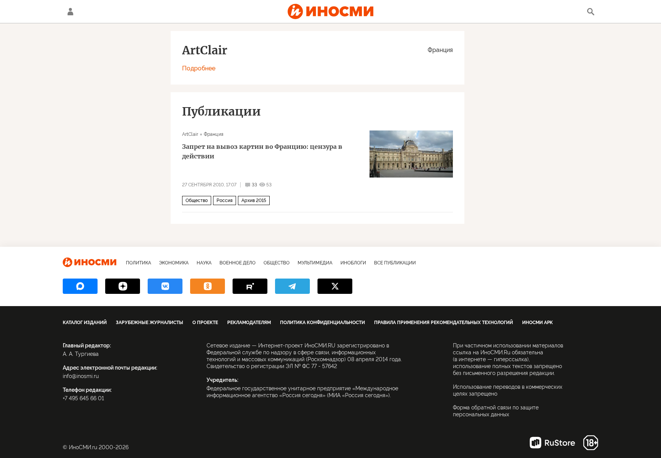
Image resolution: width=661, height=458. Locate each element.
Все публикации (395, 263)
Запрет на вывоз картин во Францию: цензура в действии (262, 151)
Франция (440, 50)
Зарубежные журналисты (149, 322)
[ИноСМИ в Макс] (80, 286)
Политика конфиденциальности (322, 322)
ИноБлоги (353, 263)
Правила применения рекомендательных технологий (443, 322)
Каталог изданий (85, 322)
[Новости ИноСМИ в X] (334, 286)
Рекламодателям (249, 322)
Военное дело (238, 263)
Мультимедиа (315, 263)
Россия (225, 200)
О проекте (205, 322)
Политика (138, 263)
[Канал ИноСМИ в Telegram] (292, 286)
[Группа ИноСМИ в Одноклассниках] (207, 286)
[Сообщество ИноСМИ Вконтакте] (165, 286)
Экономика (174, 263)
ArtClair (190, 134)
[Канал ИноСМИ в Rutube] (250, 286)
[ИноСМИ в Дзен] (122, 286)
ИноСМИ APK (537, 322)
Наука (204, 263)
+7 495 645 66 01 (83, 398)
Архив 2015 (253, 200)
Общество (197, 200)
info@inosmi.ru (81, 376)
